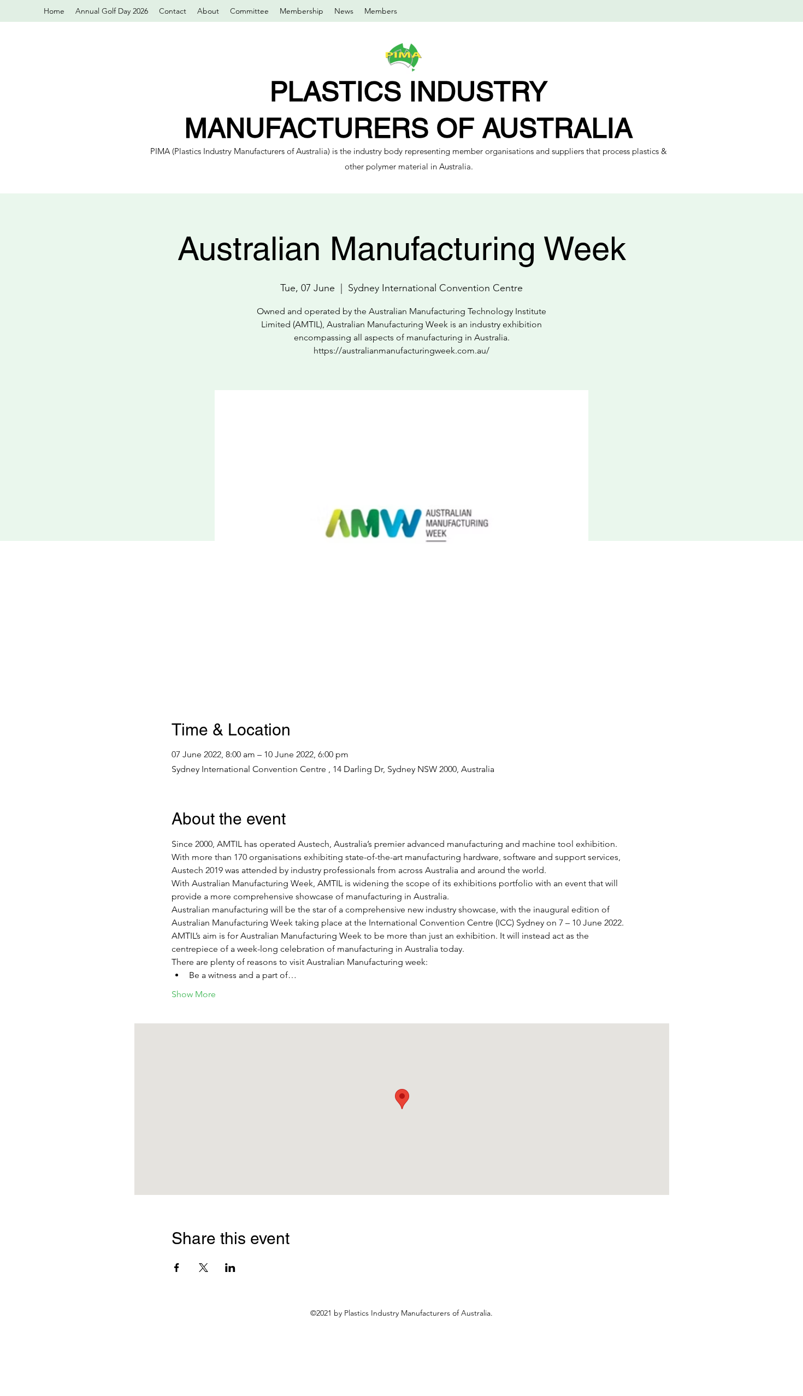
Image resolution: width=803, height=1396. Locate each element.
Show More (194, 994)
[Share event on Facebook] (177, 1267)
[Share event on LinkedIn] (230, 1267)
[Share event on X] (203, 1267)
